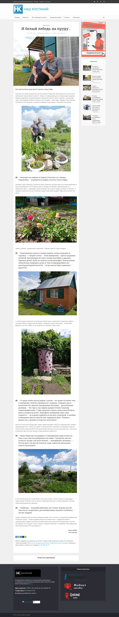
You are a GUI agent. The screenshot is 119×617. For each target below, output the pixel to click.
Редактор (47, 33)
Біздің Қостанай (55, 17)
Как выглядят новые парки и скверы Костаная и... (97, 78)
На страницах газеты (39, 17)
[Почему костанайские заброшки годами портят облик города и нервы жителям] (87, 97)
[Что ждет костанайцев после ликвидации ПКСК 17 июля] (87, 117)
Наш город (46, 25)
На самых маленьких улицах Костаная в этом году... (97, 69)
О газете (66, 17)
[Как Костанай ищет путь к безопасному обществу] (87, 107)
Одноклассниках (43, 543)
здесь (31, 584)
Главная (17, 17)
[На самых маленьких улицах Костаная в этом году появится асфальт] (87, 68)
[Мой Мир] (21, 537)
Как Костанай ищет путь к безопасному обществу (96, 108)
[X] (23, 537)
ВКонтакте (31, 543)
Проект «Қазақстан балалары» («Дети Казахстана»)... (97, 88)
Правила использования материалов (23, 1)
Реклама (36, 1)
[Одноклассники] (19, 537)
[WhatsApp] (25, 537)
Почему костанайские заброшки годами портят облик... (97, 98)
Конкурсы (76, 17)
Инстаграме (63, 543)
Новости (25, 17)
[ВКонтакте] (16, 537)
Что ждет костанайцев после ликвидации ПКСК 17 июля (96, 119)
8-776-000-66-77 (44, 545)
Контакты (48, 1)
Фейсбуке (53, 543)
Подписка (41, 1)
